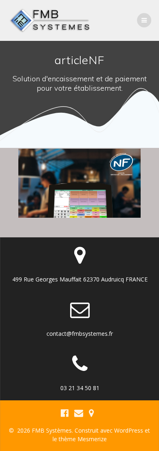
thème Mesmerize (83, 439)
